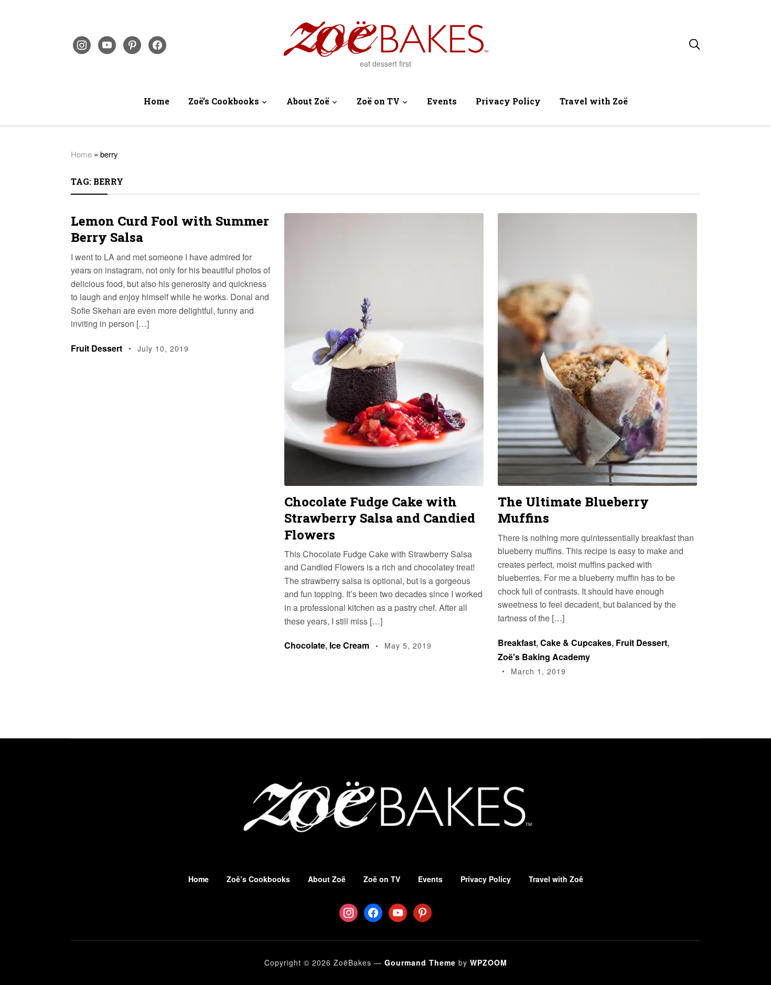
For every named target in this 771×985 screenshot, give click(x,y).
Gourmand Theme (420, 962)
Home (156, 101)
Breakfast (517, 643)
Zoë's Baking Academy (544, 657)
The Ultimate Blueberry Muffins (573, 509)
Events (442, 101)
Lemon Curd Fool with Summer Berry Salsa (170, 229)
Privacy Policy (508, 101)
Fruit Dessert (96, 348)
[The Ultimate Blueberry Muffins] (597, 220)
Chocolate (304, 645)
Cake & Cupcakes (576, 643)
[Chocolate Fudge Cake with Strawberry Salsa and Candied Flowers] (384, 220)
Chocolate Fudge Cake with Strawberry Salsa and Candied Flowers (379, 518)
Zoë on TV (378, 101)
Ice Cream (349, 645)
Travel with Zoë (594, 101)
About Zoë (307, 101)
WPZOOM (488, 962)
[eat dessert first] (385, 767)
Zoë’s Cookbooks (223, 101)
